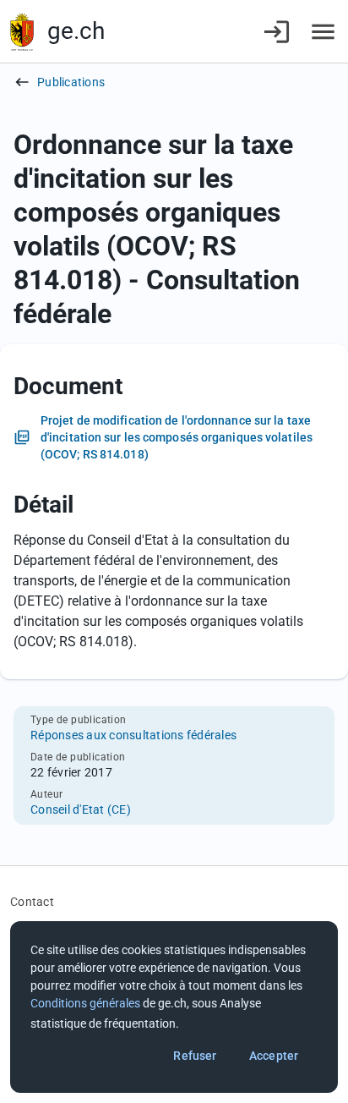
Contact (32, 901)
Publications (71, 82)
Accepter (273, 1055)
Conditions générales (85, 1003)
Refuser (194, 1055)
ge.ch (76, 31)
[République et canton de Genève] (22, 32)
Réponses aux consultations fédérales (133, 735)
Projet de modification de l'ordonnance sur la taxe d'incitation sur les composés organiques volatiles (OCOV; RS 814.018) (177, 437)
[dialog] (174, 1007)
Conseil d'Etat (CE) (80, 809)
